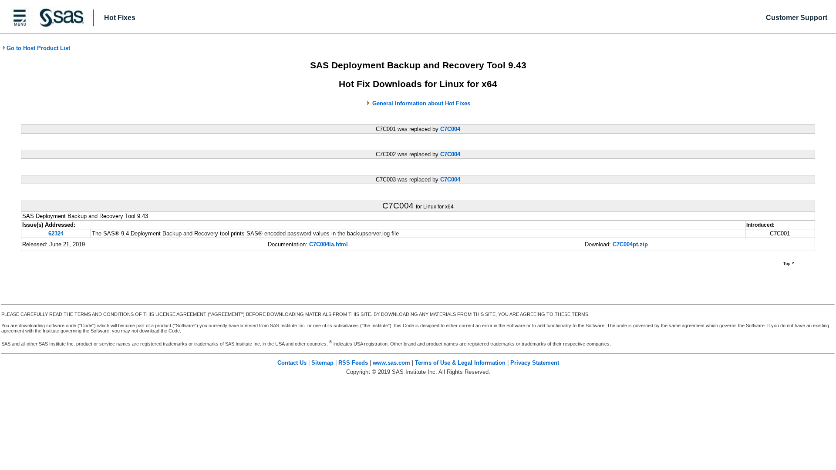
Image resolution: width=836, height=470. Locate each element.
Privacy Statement (534, 362)
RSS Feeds (353, 362)
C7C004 (450, 129)
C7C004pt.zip (630, 244)
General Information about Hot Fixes (421, 103)
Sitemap (322, 362)
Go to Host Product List (38, 48)
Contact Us (292, 362)
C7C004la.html (328, 244)
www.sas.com (391, 362)
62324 (56, 233)
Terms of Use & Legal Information (460, 362)
